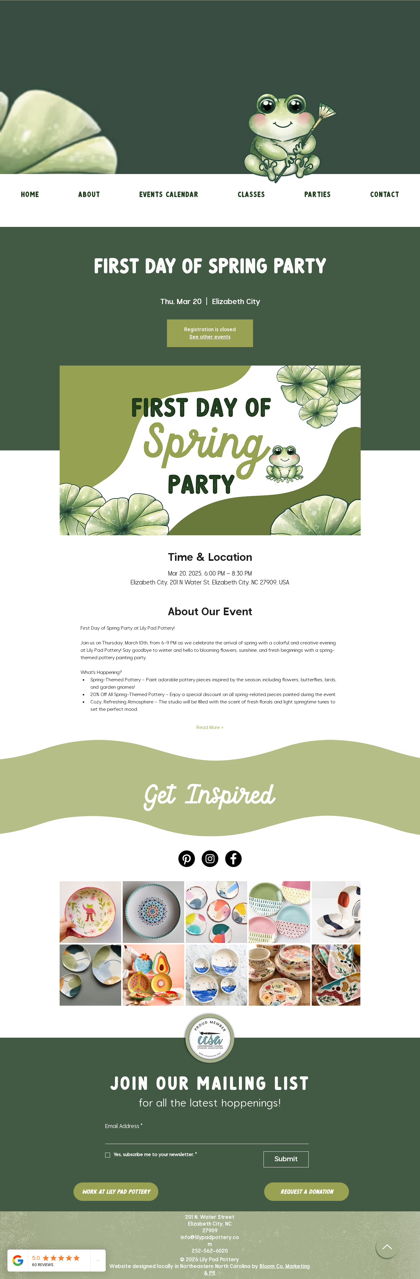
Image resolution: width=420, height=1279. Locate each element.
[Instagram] (210, 858)
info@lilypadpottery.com (210, 1241)
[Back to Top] (387, 1247)
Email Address (124, 1126)
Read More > (210, 727)
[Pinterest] (186, 858)
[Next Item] (349, 943)
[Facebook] (233, 858)
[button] (89, 194)
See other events (210, 337)
